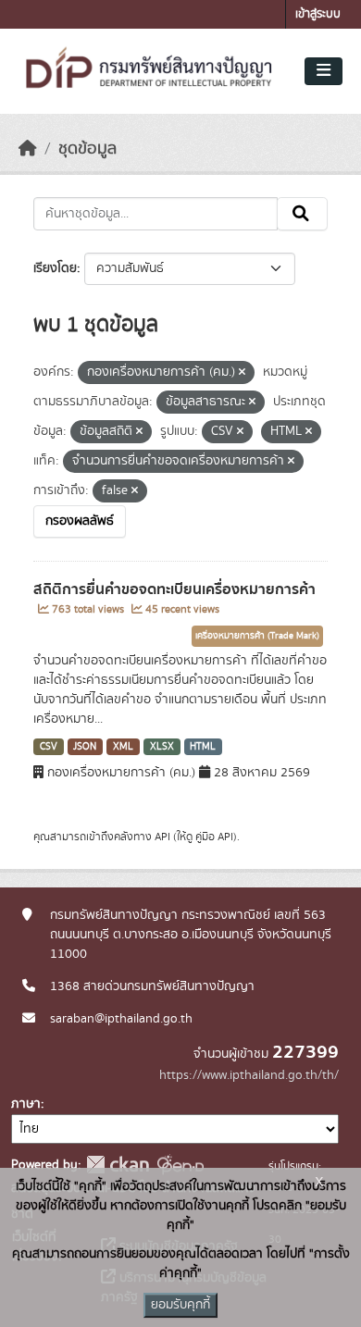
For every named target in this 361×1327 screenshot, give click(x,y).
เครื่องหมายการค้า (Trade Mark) (257, 635)
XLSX (162, 746)
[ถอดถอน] (242, 373)
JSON (84, 746)
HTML (203, 746)
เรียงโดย (55, 268)
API (162, 836)
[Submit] (302, 213)
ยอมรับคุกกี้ (180, 1305)
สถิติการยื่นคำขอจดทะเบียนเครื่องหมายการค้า (174, 589)
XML (123, 746)
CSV (48, 746)
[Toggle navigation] (323, 71)
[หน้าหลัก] (28, 149)
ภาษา (26, 1104)
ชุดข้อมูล (87, 149)
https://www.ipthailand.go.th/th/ (249, 1075)
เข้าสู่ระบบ (318, 14)
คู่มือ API (214, 836)
